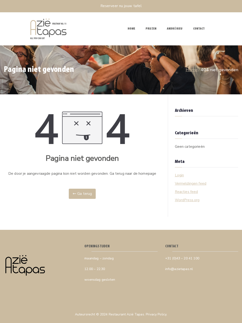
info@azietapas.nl (179, 269)
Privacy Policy (156, 314)
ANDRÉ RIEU (175, 29)
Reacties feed (186, 191)
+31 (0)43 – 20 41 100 (182, 258)
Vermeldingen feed (191, 183)
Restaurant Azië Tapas (126, 314)
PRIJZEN (151, 29)
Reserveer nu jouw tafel (121, 6)
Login (179, 175)
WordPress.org (187, 200)
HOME (131, 29)
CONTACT (199, 29)
